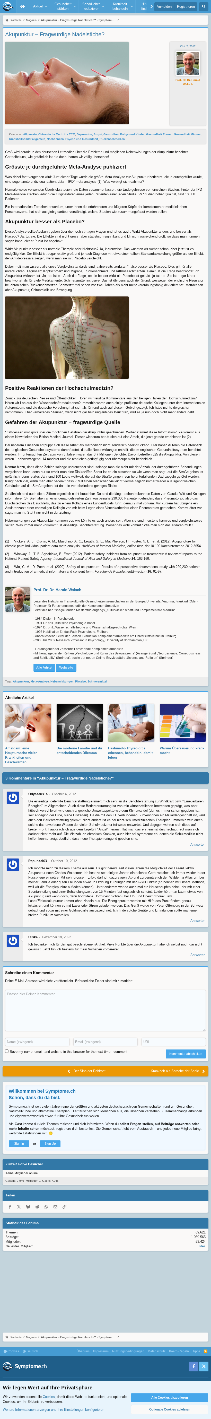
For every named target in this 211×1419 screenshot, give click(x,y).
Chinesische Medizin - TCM (56, 134)
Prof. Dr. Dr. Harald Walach (187, 81)
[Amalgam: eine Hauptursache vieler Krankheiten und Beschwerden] (28, 739)
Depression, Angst (89, 134)
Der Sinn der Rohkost (90, 1071)
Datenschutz (156, 1351)
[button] (39, 6)
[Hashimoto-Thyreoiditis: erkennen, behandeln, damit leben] (131, 739)
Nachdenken (55, 139)
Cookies (13, 1351)
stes (202, 1246)
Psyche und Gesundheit (81, 139)
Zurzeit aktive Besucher (24, 1164)
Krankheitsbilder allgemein (27, 139)
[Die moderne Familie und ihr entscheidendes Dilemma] (80, 739)
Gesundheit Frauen (159, 134)
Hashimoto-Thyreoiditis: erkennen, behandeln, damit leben (130, 752)
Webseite (66, 667)
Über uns (83, 1351)
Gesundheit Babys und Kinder (124, 134)
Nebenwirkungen (62, 681)
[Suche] (203, 6)
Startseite (22, 6)
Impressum (101, 1351)
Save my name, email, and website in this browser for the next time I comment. (69, 1052)
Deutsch (32, 1351)
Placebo (80, 681)
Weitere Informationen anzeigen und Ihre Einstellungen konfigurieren (53, 1410)
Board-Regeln (179, 1351)
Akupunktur (21, 681)
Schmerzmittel (97, 681)
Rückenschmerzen (112, 139)
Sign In (19, 1143)
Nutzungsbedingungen (128, 1351)
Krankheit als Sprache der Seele (175, 1071)
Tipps (196, 1351)
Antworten (197, 844)
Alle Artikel (44, 667)
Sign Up (50, 1143)
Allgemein (30, 134)
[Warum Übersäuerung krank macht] (183, 739)
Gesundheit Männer (187, 134)
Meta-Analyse (40, 681)
